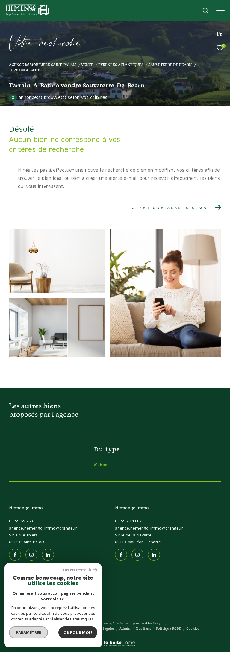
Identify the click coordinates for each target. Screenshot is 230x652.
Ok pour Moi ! (77, 632)
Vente (87, 64)
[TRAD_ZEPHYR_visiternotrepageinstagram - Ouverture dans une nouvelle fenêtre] (31, 555)
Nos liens (144, 628)
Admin (125, 628)
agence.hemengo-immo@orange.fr (43, 528)
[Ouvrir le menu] (220, 10)
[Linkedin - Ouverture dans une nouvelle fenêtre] (48, 555)
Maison (100, 464)
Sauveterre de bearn (170, 64)
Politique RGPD (168, 628)
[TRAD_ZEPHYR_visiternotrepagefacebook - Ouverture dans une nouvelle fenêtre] (15, 555)
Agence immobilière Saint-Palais (42, 64)
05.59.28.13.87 (128, 521)
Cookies (192, 628)
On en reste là (77, 570)
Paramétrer (28, 632)
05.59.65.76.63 (23, 521)
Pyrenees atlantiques (120, 64)
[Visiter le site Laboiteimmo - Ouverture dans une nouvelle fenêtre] (115, 639)
